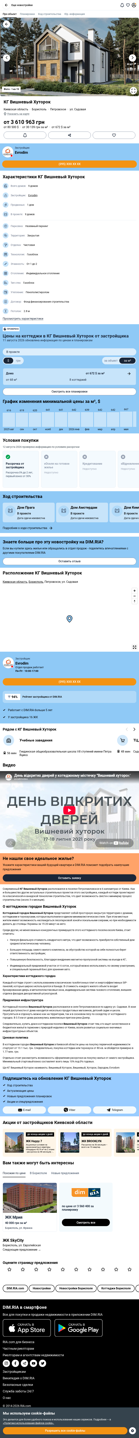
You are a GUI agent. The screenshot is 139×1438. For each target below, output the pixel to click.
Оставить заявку (69, 878)
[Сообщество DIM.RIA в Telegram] (24, 1363)
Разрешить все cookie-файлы (65, 1430)
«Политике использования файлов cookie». (28, 1423)
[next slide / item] (132, 58)
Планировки (27, 14)
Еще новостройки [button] (22, 5)
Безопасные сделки (18, 1385)
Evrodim (21, 152)
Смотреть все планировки (69, 391)
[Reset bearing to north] (134, 601)
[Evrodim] (7, 152)
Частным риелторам (18, 1348)
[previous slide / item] (6, 58)
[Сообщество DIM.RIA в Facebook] (15, 1363)
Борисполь (39, 109)
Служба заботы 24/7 (18, 1391)
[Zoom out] (134, 596)
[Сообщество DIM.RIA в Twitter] (42, 1363)
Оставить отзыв (69, 561)
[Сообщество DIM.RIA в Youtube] (33, 1363)
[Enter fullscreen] (134, 647)
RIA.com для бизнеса (18, 1342)
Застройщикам (14, 1371)
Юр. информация (74, 14)
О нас (7, 1398)
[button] (6, 5)
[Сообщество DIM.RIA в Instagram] (6, 1363)
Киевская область (16, 109)
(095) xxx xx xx (70, 164)
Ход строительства (49, 14)
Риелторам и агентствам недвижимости (33, 1355)
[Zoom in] (134, 590)
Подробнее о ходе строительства (25, 528)
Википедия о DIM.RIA (19, 1378)
